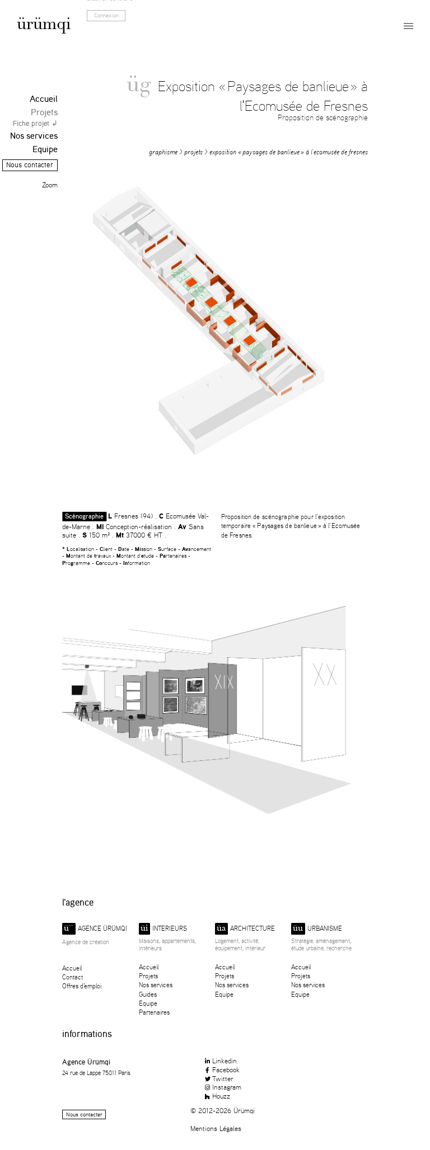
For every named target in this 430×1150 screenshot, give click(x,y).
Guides (148, 994)
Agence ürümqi (95, 928)
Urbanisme (317, 928)
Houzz (221, 1095)
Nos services (34, 135)
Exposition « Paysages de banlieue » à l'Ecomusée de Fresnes (288, 152)
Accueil (44, 98)
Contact (72, 977)
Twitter (222, 1078)
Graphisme (163, 152)
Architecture (246, 928)
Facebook (226, 1069)
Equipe (45, 149)
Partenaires (154, 1012)
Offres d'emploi (81, 986)
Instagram (226, 1086)
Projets (44, 112)
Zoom (50, 185)
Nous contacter (29, 165)
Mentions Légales (215, 1128)
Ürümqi (44, 25)
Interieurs (164, 928)
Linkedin (224, 1060)
